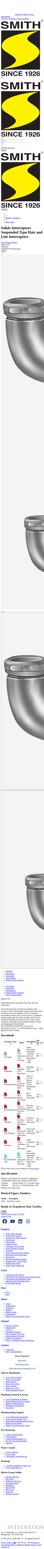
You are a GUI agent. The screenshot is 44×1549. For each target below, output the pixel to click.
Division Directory (12, 1477)
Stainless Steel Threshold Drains (18, 1281)
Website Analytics (12, 1494)
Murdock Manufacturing (15, 1404)
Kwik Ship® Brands (13, 1283)
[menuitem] (10, 974)
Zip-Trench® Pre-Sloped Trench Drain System (23, 1277)
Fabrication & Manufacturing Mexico (19, 1421)
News (3, 1288)
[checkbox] (22, 146)
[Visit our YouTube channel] (12, 1225)
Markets (9, 1310)
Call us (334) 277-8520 (15, 1214)
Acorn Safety (10, 1454)
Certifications (10, 1306)
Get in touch (34, 1168)
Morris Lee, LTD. (12, 1388)
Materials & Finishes (13, 1332)
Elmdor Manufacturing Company (18, 1401)
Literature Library (12, 1483)
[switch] (2, 145)
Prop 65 (7, 1547)
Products (5, 1229)
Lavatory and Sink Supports (16, 1238)
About (4, 1299)
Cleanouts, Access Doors (15, 1246)
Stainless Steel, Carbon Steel (16, 1261)
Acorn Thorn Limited (14, 1377)
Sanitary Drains (11, 1244)
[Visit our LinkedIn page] (20, 1225)
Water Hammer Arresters (15, 1249)
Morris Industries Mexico (15, 1390)
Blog (7, 1295)
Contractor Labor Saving (15, 1275)
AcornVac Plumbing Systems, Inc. (18, 1466)
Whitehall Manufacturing (15, 1406)
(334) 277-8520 (7, 19)
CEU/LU (9, 1330)
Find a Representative (14, 1352)
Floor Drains (10, 1242)
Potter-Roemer (11, 1437)
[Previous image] (2, 611)
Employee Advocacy (13, 1481)
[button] (2, 78)
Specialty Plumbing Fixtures (16, 1259)
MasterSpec (10, 1485)
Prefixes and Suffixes (13, 1338)
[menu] (22, 990)
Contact (5, 1345)
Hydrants (9, 1251)
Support (5, 1321)
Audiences (9, 1308)
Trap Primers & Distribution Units (18, 1279)
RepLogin (9, 1492)
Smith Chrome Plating (14, 1423)
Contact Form (6, 1216)
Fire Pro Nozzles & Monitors (16, 1441)
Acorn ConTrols (12, 1452)
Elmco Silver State (12, 1384)
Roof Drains (10, 1240)
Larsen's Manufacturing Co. (16, 1439)
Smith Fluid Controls (13, 1236)
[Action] (41, 1055)
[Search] (2, 143)
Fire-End (9, 1443)
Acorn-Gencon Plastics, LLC (16, 1419)
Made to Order (11, 1312)
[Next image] (4, 611)
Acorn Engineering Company (17, 1399)
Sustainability (11, 1314)
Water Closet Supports (14, 1234)
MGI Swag (10, 1490)
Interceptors (10, 222)
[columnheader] (10, 1042)
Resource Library (12, 1326)
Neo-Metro (10, 1408)
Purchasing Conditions (14, 1545)
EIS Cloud (9, 1479)
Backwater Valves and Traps (16, 1255)
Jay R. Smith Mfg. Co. (14, 1468)
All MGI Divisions (8, 148)
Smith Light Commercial (15, 1266)
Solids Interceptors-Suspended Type (22, 1368)
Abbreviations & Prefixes (15, 1336)
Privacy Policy (6, 1543)
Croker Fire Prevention (14, 1435)
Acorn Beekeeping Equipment (17, 1417)
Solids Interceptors (22, 1364)
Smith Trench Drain (13, 1263)
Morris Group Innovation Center (18, 1316)
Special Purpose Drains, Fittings (17, 1253)
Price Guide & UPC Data (15, 1334)
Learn (4, 1270)
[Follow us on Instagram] (28, 1225)
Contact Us (10, 1350)
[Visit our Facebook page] (5, 1225)
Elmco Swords (11, 1386)
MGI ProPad (10, 1488)
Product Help (10, 1328)
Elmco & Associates (13, 1380)
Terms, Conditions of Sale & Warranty (20, 1340)
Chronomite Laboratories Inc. (16, 1456)
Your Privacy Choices (25, 1543)
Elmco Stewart (11, 1382)
